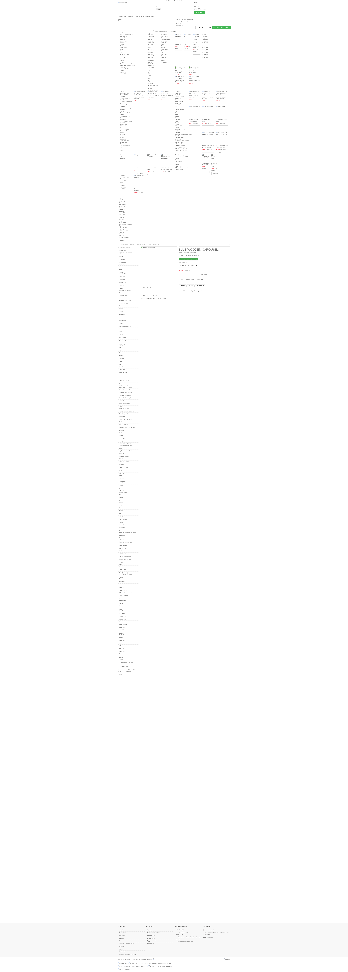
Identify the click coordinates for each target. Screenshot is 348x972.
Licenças (122, 57)
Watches (177, 158)
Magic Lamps (123, 47)
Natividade (150, 82)
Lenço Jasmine (138, 168)
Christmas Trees (179, 137)
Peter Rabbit (151, 51)
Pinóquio (177, 113)
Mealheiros (178, 131)
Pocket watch (178, 161)
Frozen (122, 137)
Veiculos (177, 122)
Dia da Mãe (123, 180)
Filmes (122, 114)
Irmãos (149, 75)
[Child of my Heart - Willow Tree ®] (181, 77)
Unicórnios (150, 54)
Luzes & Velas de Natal (181, 150)
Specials (121, 930)
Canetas (121, 603)
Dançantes (164, 46)
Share (191, 286)
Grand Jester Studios (125, 113)
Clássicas (150, 57)
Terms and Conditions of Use (127, 65)
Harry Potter (178, 93)
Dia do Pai (123, 182)
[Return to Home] (118, 244)
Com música (164, 51)
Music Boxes (123, 33)
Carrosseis (178, 119)
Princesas (150, 46)
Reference (181, 252)
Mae (149, 70)
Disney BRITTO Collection (126, 387)
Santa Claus (178, 135)
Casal (149, 78)
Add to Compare (190, 279)
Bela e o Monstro (124, 129)
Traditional (177, 108)
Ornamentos (178, 118)
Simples (150, 39)
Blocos (121, 606)
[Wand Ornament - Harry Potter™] (194, 92)
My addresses (151, 938)
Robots (177, 116)
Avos (149, 73)
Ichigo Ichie (178, 104)
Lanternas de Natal (180, 147)
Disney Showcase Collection (126, 390)
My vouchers (150, 943)
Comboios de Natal (180, 145)
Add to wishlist (200, 279)
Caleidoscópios (179, 126)
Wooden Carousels (152, 64)
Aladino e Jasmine (125, 116)
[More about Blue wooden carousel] (121, 672)
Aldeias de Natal (179, 144)
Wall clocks (178, 159)
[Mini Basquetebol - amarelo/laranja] (194, 112)
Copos (121, 156)
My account (150, 926)
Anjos (162, 59)
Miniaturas (123, 39)
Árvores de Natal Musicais (182, 140)
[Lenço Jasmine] (140, 160)
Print (181, 279)
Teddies (177, 127)
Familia (149, 69)
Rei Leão (121, 459)
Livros (149, 37)
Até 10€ (122, 60)
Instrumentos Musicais (125, 300)
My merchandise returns (153, 932)
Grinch (176, 100)
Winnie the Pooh (124, 93)
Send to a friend (146, 287)
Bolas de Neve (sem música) (182, 168)
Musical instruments (180, 129)
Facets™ (122, 111)
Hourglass (177, 164)
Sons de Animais (179, 109)
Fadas (149, 47)
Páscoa (122, 179)
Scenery (121, 485)
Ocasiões (122, 59)
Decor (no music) (124, 54)
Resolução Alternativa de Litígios (127, 954)
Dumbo (122, 135)
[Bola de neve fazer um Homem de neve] (197, 38)
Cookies (122, 70)
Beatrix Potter (178, 98)
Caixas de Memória (153, 90)
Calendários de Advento (181, 149)
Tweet (183, 286)
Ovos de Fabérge (165, 39)
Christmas (122, 51)
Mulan (121, 149)
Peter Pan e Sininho (124, 461)
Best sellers (122, 935)
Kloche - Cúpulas (179, 169)
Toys (121, 49)
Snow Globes (123, 41)
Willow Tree (123, 42)
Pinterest (200, 286)
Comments (123, 73)
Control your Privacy (208, 937)
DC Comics (178, 95)
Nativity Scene (179, 142)
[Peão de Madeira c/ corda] (208, 112)
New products (122, 932)
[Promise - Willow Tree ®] (194, 77)
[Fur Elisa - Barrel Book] (178, 38)
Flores (149, 86)
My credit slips (151, 935)
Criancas (150, 77)
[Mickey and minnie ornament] (140, 181)
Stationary (122, 55)
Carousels (122, 37)
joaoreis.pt (149, 959)
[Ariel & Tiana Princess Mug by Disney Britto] (167, 160)
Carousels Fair (151, 65)
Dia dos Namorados (125, 177)
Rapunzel (121, 453)
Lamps (176, 163)
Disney (122, 44)
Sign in (152, 30)
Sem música (164, 62)
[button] (150, 33)
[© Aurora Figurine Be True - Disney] (153, 92)
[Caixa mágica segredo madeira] (222, 112)
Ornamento (150, 83)
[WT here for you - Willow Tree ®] (181, 68)
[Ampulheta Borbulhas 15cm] (215, 158)
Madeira (163, 47)
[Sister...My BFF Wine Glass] (153, 160)
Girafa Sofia (151, 52)
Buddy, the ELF (179, 101)
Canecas (122, 52)
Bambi (121, 127)
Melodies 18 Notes (125, 69)
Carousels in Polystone (125, 290)
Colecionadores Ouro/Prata (127, 64)
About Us (122, 67)
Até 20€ (122, 62)
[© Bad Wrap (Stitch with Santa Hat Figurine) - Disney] (140, 93)
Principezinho (151, 55)
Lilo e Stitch (123, 139)
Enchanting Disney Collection (126, 395)
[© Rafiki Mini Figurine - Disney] (167, 92)
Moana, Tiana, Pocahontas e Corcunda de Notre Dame (126, 444)
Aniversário (123, 187)
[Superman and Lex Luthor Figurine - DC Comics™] (222, 93)
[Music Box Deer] (187, 38)
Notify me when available (188, 266)
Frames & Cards (179, 166)
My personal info (151, 941)
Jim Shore (122, 46)
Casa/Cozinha (123, 159)
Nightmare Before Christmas (126, 451)
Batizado (122, 185)
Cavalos (163, 52)
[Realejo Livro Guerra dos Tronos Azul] (208, 93)
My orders (150, 930)
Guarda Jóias (123, 36)
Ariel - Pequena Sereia (126, 121)
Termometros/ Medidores (181, 156)
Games (177, 124)
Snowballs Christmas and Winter (183, 134)
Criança (163, 44)
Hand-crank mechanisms (126, 34)
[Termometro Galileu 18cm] (206, 158)
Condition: (192, 252)
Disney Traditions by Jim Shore (127, 398)
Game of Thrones (179, 96)
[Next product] (229, 244)
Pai (148, 72)
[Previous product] (228, 244)
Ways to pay (123, 72)
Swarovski (164, 41)
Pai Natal (121, 478)
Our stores (121, 938)
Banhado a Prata (123, 341)
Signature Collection (153, 85)
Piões (176, 111)
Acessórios (150, 41)
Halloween (122, 184)
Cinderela (122, 134)
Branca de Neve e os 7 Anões (127, 427)
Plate (176, 114)
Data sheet (145, 295)
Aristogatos (123, 122)
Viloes (121, 150)
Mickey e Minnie (124, 140)
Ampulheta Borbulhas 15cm (214, 164)
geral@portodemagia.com (186, 941)
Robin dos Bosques (124, 456)
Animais (150, 49)
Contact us (122, 941)
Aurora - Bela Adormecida (125, 419)
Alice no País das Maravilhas (126, 411)
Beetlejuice (178, 103)
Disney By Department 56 (125, 392)
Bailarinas (150, 44)
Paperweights (122, 600)
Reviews (154, 295)
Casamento (123, 188)
